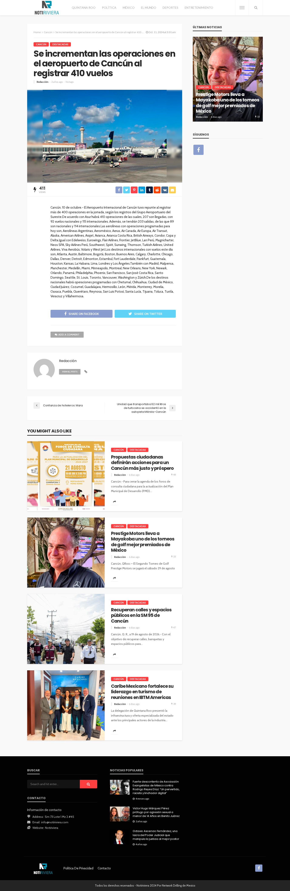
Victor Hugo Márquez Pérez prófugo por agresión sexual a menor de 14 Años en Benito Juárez (156, 812)
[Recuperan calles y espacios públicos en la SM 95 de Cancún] (66, 629)
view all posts (69, 371)
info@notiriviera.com (54, 822)
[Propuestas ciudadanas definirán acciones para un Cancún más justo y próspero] (66, 476)
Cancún (41, 44)
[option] (228, 79)
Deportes (170, 7)
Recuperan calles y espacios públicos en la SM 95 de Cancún (141, 615)
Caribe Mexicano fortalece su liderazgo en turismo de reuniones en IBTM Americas (142, 691)
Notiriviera (51, 828)
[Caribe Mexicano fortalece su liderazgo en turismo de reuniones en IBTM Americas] (66, 705)
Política (109, 7)
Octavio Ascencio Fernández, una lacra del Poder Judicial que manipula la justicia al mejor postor (156, 835)
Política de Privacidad (78, 868)
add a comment (68, 334)
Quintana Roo (84, 7)
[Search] (255, 7)
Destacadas (60, 44)
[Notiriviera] (46, 7)
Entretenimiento (199, 7)
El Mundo (148, 7)
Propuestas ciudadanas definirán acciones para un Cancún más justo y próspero (142, 462)
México (129, 7)
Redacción (42, 81)
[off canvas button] (242, 7)
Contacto (104, 868)
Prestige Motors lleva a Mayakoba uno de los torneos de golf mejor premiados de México (142, 542)
